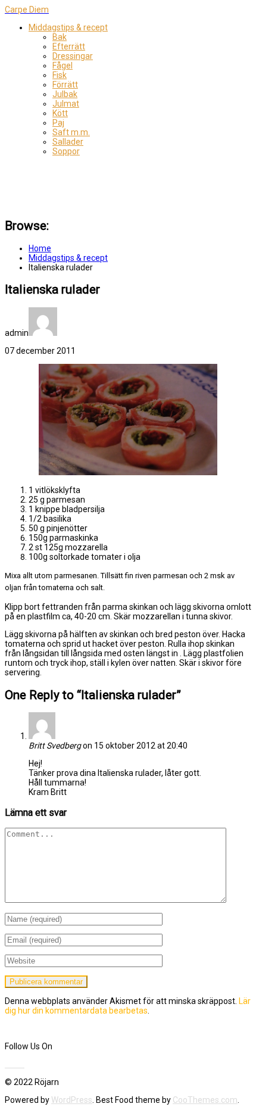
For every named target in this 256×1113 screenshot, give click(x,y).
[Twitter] (10, 1064)
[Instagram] (23, 1064)
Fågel (62, 65)
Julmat (65, 103)
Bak (59, 37)
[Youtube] (13, 1064)
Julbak (64, 94)
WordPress (71, 1100)
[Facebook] (6, 1064)
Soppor (66, 151)
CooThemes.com (205, 1100)
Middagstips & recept (68, 27)
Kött (60, 113)
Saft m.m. (71, 132)
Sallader (67, 141)
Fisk (59, 75)
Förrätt (65, 84)
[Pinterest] (17, 1064)
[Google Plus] (21, 1064)
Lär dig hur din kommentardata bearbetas (128, 1005)
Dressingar (72, 56)
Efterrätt (68, 46)
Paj (58, 122)
